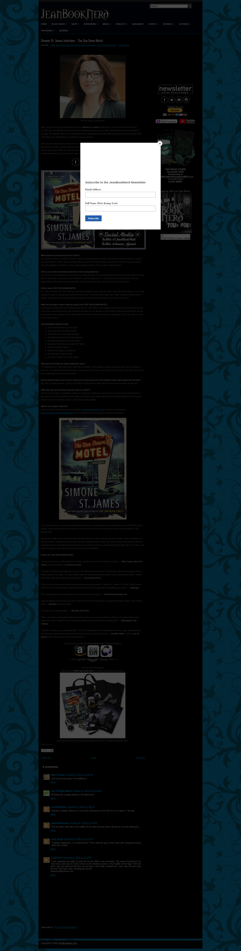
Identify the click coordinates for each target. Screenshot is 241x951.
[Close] (159, 143)
